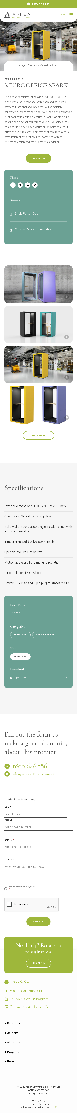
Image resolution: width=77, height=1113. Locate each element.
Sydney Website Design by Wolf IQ (37, 1107)
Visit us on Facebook (26, 990)
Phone (8, 820)
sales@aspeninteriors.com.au (33, 774)
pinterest (35, 185)
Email (9, 840)
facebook (13, 185)
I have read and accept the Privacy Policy (21, 888)
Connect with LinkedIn (29, 1007)
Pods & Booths (45, 634)
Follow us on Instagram (29, 998)
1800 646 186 (41, 4)
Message (10, 859)
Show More (39, 435)
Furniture (20, 634)
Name (9, 807)
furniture (20, 656)
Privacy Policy (38, 1100)
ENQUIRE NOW (38, 158)
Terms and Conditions (38, 1104)
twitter (20, 185)
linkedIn (27, 185)
